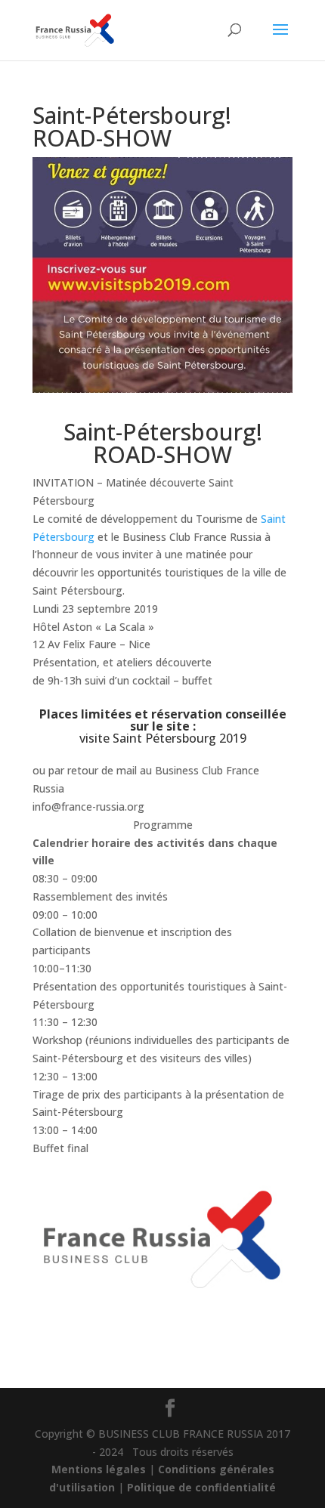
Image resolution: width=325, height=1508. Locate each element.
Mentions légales (98, 1469)
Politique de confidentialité (201, 1487)
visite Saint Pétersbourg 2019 (162, 738)
